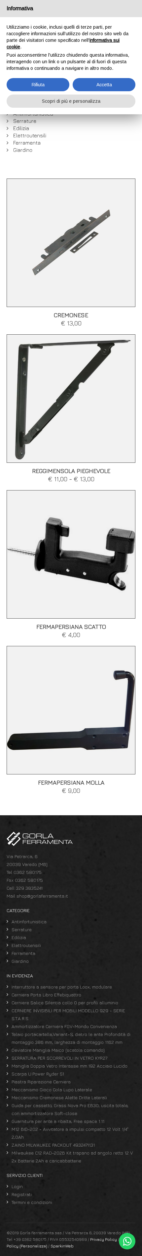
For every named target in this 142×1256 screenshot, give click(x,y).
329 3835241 (29, 888)
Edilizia (21, 128)
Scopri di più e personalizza (71, 101)
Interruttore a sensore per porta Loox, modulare (62, 987)
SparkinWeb (62, 1245)
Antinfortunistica (29, 921)
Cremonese (71, 315)
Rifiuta (38, 84)
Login (17, 1186)
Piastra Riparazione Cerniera (41, 1081)
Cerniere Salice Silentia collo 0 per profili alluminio (65, 1002)
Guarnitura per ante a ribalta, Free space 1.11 (58, 1121)
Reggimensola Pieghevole (71, 470)
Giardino (22, 150)
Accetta (104, 84)
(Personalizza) (33, 1245)
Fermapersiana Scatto (71, 626)
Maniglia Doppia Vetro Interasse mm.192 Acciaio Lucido (69, 1066)
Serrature (24, 121)
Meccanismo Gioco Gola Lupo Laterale (52, 1089)
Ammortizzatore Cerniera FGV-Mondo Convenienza (64, 1026)
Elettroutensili (29, 135)
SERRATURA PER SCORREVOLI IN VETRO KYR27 (59, 1058)
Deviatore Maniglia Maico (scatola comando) (58, 1050)
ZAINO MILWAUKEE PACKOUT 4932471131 (53, 1145)
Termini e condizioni (32, 1202)
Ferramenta (27, 143)
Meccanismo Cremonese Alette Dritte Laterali (59, 1097)
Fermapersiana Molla (71, 782)
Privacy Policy (103, 1239)
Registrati (22, 1194)
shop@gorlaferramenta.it (42, 896)
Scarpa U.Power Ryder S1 (38, 1073)
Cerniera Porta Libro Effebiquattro (46, 994)
